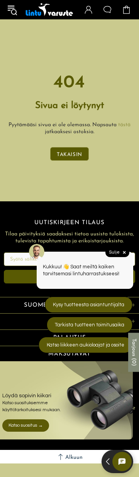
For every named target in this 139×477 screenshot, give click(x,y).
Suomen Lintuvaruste (49, 10)
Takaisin (69, 154)
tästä (124, 125)
